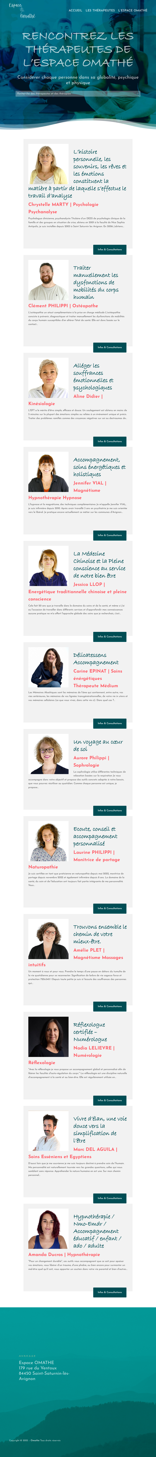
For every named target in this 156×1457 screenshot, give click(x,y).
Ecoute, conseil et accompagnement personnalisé (95, 836)
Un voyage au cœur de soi (98, 745)
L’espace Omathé (132, 11)
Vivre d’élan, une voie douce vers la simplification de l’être (100, 1130)
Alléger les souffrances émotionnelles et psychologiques (93, 377)
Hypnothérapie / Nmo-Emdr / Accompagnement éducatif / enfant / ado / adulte (97, 1231)
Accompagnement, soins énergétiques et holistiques (99, 467)
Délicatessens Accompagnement (96, 659)
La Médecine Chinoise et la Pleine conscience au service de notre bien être (99, 565)
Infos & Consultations (110, 249)
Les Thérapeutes (100, 11)
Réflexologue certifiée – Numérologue (90, 1032)
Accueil (75, 11)
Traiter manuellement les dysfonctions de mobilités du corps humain (96, 282)
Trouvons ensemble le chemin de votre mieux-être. (100, 934)
